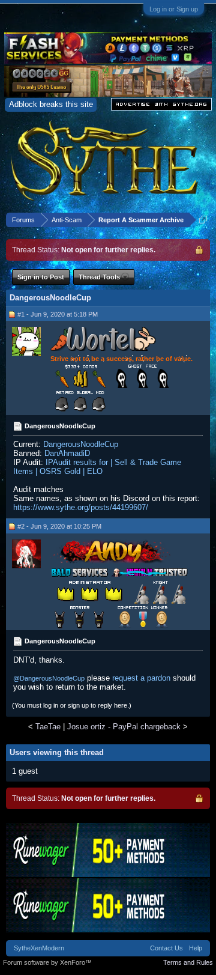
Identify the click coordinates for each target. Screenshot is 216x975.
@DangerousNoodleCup (49, 678)
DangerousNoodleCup (80, 444)
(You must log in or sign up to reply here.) (71, 705)
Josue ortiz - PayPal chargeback (124, 726)
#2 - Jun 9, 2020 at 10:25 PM (59, 526)
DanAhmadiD (67, 453)
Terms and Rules (188, 962)
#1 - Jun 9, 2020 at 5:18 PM (57, 314)
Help (195, 948)
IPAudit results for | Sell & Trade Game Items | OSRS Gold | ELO (97, 467)
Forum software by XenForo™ (47, 962)
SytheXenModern (39, 948)
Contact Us (166, 948)
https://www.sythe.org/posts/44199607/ (80, 507)
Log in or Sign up (173, 9)
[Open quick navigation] (203, 219)
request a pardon (141, 677)
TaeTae (48, 726)
